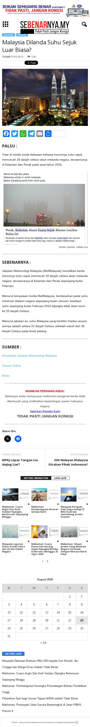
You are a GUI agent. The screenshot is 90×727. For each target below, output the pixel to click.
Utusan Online (11, 365)
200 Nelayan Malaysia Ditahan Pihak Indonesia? (68, 462)
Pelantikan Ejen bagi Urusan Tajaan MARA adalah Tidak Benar (40, 698)
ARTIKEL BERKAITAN (36, 478)
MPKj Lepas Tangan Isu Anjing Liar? (20, 462)
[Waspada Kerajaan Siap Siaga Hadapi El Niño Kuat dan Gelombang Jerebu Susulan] (74, 494)
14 (58, 612)
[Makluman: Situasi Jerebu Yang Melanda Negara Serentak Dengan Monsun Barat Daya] (74, 532)
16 (81, 612)
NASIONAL (9, 34)
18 (21, 620)
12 (34, 612)
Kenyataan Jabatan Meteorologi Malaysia (29, 355)
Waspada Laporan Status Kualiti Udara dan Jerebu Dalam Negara (13, 547)
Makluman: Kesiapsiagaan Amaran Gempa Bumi (44, 509)
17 (9, 620)
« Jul (43, 642)
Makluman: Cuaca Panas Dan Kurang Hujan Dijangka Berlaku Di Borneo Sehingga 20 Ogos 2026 (44, 548)
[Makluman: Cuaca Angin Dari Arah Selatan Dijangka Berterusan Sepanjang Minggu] (15, 494)
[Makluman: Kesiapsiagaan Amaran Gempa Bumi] (45, 494)
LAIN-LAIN (60, 478)
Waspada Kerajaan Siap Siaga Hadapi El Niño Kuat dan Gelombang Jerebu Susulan (72, 511)
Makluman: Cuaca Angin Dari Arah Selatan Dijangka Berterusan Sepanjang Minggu (15, 511)
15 (69, 612)
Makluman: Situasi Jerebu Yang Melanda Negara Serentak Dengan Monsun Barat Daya (74, 548)
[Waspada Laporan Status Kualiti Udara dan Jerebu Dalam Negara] (15, 532)
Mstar (6, 375)
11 (21, 612)
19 (34, 620)
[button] (83, 24)
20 (46, 620)
